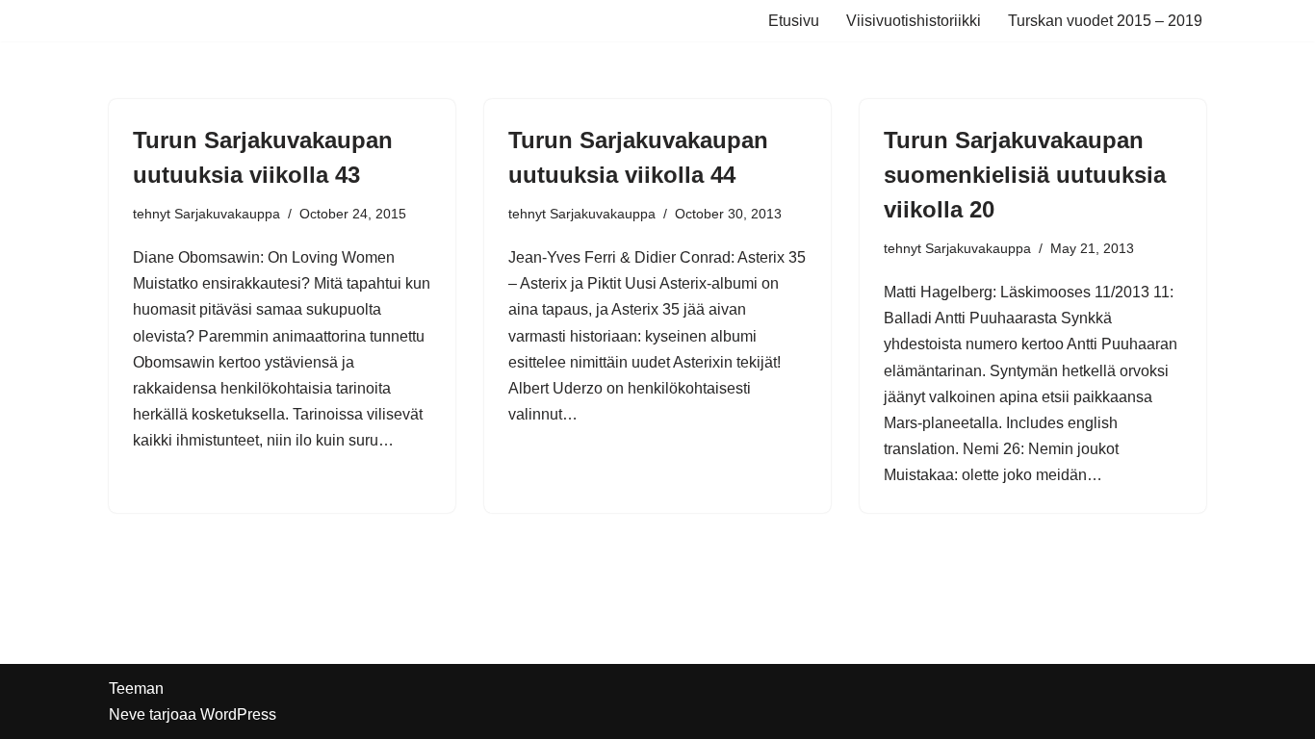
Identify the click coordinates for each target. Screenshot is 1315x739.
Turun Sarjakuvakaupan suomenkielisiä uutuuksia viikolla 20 (1025, 174)
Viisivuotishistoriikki (913, 21)
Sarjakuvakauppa (227, 213)
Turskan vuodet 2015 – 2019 (1105, 21)
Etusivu (793, 21)
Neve (127, 714)
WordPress (238, 714)
